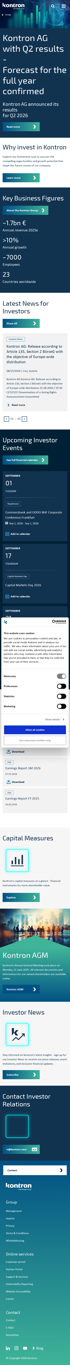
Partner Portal (14, 1269)
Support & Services (17, 1276)
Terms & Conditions (17, 1233)
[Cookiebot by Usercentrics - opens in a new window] (52, 622)
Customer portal (15, 1262)
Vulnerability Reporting (19, 1284)
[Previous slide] (6, 419)
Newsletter (12, 1335)
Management (14, 1211)
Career (10, 1299)
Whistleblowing (15, 1240)
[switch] (61, 686)
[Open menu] (63, 6)
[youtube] (25, 1348)
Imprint (10, 1218)
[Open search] (52, 6)
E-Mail (10, 1327)
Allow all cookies (35, 729)
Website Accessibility (18, 1291)
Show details (52, 719)
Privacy (10, 1225)
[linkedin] (8, 1348)
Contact (10, 1320)
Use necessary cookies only (35, 740)
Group (11, 1202)
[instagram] (16, 1348)
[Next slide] (24, 419)
